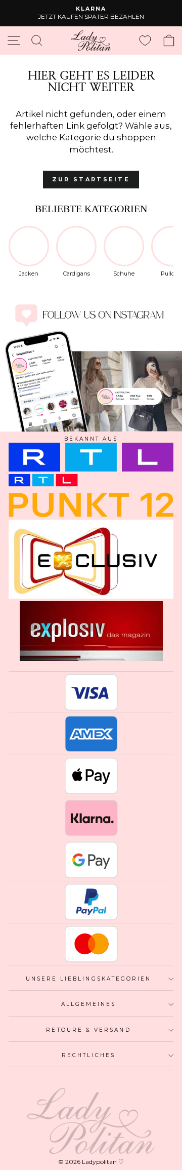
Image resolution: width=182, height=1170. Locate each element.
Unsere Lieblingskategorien (89, 979)
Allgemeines (88, 1004)
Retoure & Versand (88, 1030)
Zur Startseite (91, 179)
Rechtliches (88, 1055)
